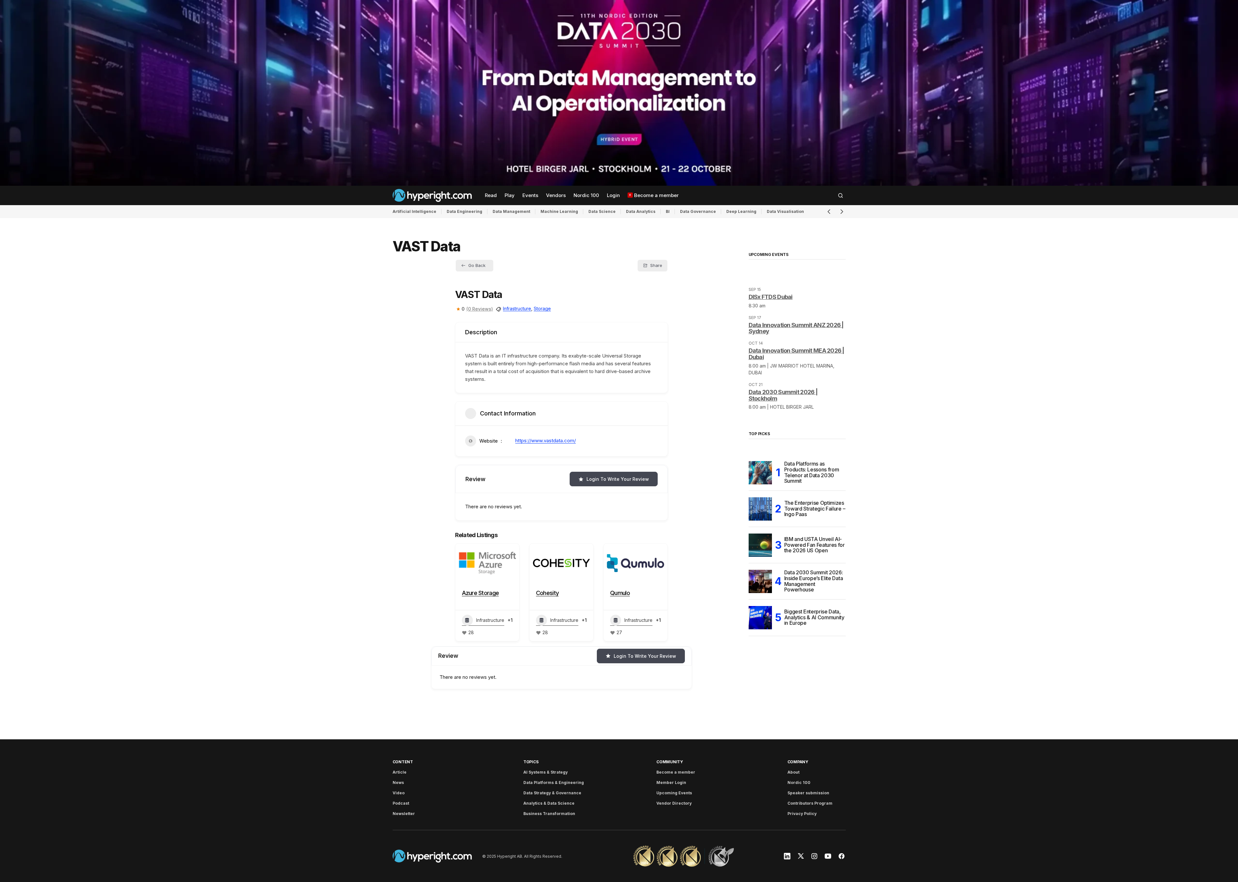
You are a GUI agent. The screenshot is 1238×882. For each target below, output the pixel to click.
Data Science (602, 211)
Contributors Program (809, 803)
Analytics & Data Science (548, 803)
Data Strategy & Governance (552, 792)
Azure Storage (480, 593)
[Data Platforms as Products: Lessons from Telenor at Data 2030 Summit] (760, 472)
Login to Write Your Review (617, 479)
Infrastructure (517, 308)
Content (403, 761)
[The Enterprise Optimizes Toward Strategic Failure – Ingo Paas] (760, 509)
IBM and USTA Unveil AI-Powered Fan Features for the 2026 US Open (814, 545)
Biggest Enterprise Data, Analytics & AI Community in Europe (814, 617)
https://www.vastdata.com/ (545, 440)
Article (400, 772)
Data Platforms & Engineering (553, 782)
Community (669, 761)
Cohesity (547, 593)
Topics (531, 761)
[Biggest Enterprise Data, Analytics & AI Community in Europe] (760, 617)
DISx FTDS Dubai (771, 296)
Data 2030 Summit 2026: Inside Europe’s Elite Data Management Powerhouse (813, 581)
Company (797, 761)
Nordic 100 (798, 782)
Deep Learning (741, 211)
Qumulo (620, 593)
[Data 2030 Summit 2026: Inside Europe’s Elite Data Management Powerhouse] (760, 581)
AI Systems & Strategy (545, 772)
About (793, 772)
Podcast (401, 803)
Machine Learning (559, 211)
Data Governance (698, 211)
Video (399, 792)
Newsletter (404, 813)
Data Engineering (464, 211)
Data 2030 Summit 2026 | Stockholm (783, 395)
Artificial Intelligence (414, 211)
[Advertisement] (619, 93)
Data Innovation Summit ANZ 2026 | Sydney (796, 328)
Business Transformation (549, 813)
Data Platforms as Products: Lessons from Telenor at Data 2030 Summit (811, 472)
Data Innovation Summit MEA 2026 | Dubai (796, 353)
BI (668, 211)
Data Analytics (640, 211)
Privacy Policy (802, 813)
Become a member (675, 772)
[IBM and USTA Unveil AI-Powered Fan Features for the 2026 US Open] (760, 545)
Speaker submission (808, 792)
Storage (542, 308)
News (398, 782)
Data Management (511, 211)
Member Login (671, 782)
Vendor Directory (674, 803)
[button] (840, 195)
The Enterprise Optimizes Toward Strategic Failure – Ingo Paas (814, 508)
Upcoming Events (674, 792)
